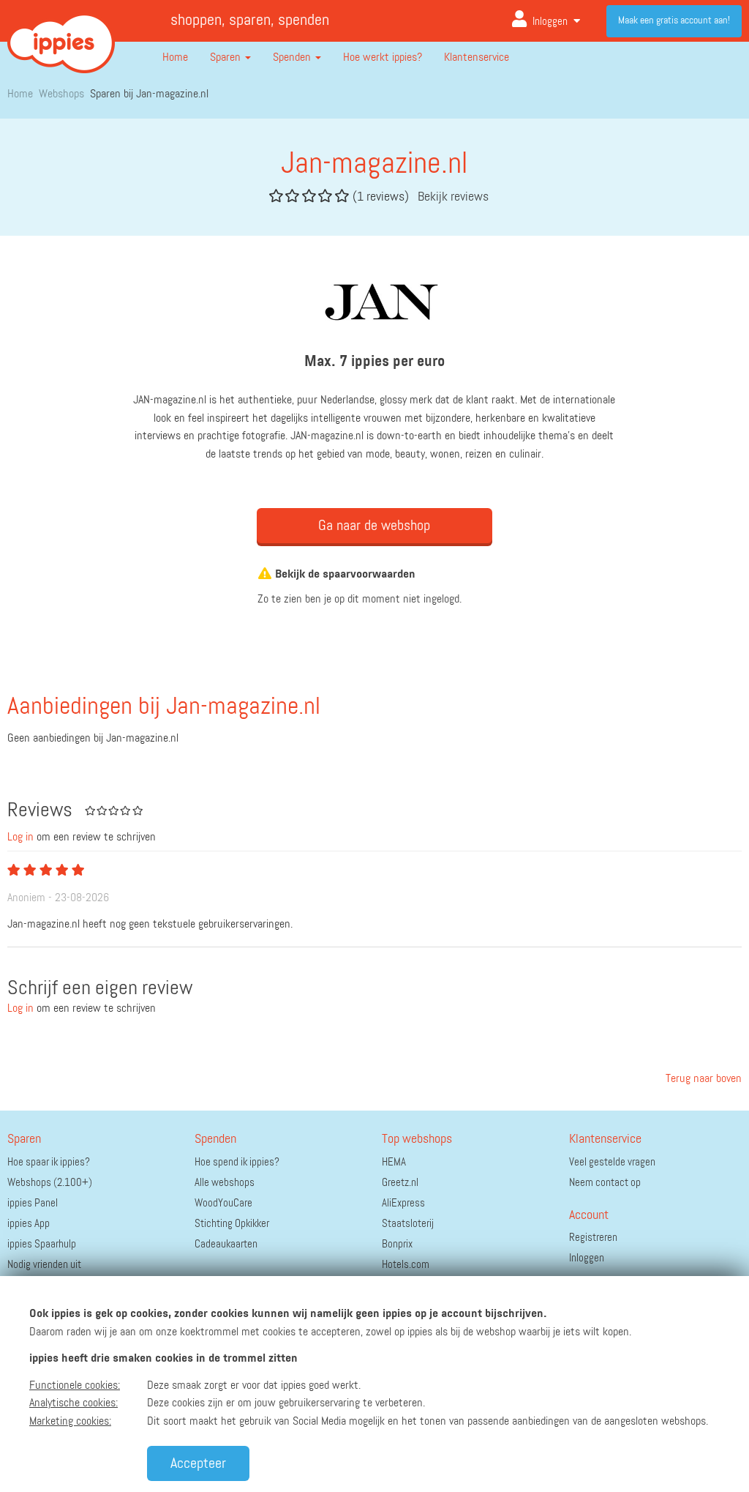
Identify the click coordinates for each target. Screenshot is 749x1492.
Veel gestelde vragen (612, 1162)
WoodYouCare (223, 1203)
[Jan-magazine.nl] (374, 298)
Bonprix (397, 1244)
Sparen (227, 58)
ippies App (28, 1223)
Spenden (293, 58)
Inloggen (550, 21)
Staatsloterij (408, 1223)
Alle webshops (225, 1182)
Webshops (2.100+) (49, 1182)
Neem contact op (605, 1182)
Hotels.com (405, 1264)
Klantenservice (476, 58)
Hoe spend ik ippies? (237, 1162)
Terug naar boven (702, 1079)
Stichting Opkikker (232, 1223)
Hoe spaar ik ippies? (48, 1162)
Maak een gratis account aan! (674, 20)
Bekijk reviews (453, 197)
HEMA (394, 1162)
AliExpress (403, 1203)
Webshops (61, 94)
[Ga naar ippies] (61, 32)
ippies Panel (32, 1203)
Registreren (593, 1237)
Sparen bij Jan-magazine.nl (149, 94)
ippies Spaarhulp (41, 1244)
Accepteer (198, 1463)
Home (175, 58)
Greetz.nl (400, 1182)
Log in (20, 837)
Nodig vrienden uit (44, 1264)
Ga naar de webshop (374, 525)
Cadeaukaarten (226, 1244)
